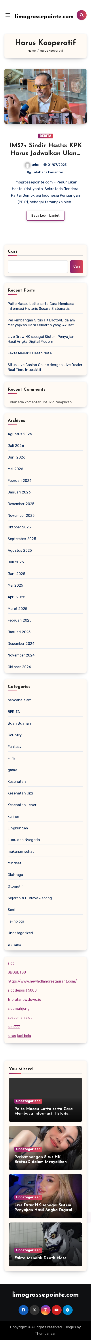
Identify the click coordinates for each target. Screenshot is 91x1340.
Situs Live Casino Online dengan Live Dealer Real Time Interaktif (45, 367)
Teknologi (16, 921)
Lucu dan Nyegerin (24, 840)
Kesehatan (17, 782)
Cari (12, 251)
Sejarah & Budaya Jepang (30, 898)
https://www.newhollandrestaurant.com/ (42, 981)
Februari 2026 (20, 481)
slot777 (14, 1027)
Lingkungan (18, 828)
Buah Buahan (19, 723)
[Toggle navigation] (7, 15)
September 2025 (22, 539)
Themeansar (45, 1333)
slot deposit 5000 (22, 990)
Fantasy (14, 747)
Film (11, 758)
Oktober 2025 (19, 527)
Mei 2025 (15, 585)
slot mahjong (19, 1008)
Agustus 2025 (20, 550)
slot (11, 963)
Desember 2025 (21, 504)
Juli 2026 (16, 446)
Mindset (14, 863)
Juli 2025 (16, 562)
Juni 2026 (16, 457)
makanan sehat (21, 851)
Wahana (14, 945)
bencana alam (19, 700)
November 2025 (21, 515)
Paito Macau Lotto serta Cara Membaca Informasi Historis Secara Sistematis (41, 306)
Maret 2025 (17, 609)
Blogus (70, 1327)
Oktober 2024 (19, 667)
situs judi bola (19, 1036)
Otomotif (15, 886)
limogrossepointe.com (44, 17)
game (12, 770)
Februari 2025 (20, 620)
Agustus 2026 (20, 434)
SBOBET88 (17, 972)
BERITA (45, 136)
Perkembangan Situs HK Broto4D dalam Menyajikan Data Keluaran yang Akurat (41, 322)
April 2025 (16, 597)
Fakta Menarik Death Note (30, 353)
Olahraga (15, 875)
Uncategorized (20, 933)
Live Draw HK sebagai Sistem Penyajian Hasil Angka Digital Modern (41, 339)
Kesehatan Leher (22, 805)
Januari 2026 (19, 492)
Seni (11, 910)
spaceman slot (20, 1017)
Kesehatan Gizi (20, 793)
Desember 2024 (21, 644)
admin (37, 165)
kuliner (13, 816)
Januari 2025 (19, 632)
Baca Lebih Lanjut (45, 216)
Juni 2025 (16, 574)
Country (15, 735)
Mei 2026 (15, 469)
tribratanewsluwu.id (24, 999)
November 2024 (21, 655)
